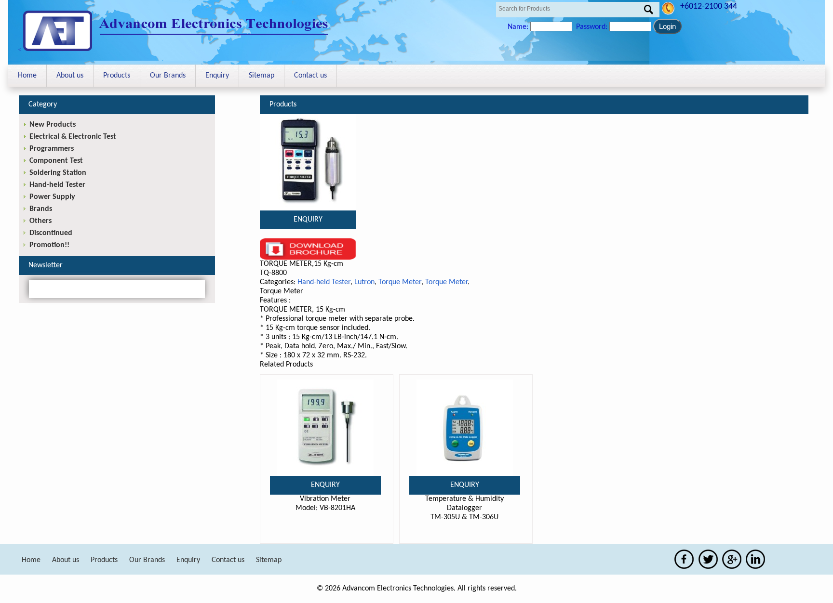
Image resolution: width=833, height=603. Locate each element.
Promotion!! (49, 245)
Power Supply (52, 197)
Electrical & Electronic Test (72, 137)
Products (116, 75)
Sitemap (261, 75)
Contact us (310, 75)
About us (69, 75)
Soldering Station (57, 173)
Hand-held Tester (323, 282)
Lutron (364, 282)
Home (27, 75)
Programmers (51, 149)
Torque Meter (399, 282)
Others (40, 221)
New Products (52, 125)
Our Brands (168, 75)
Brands (40, 209)
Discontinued (50, 233)
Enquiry (217, 75)
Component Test (56, 161)
